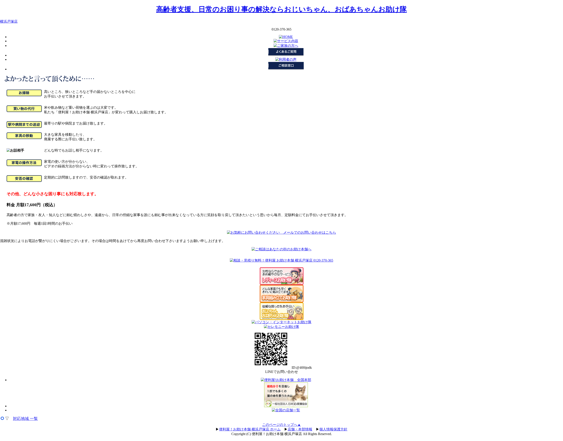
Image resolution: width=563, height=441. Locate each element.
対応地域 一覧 (25, 418)
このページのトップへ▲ (281, 425)
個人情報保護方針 (333, 429)
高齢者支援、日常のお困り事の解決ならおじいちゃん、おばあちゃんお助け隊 (281, 9)
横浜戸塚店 (9, 21)
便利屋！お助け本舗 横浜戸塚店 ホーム (250, 429)
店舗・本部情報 (300, 429)
